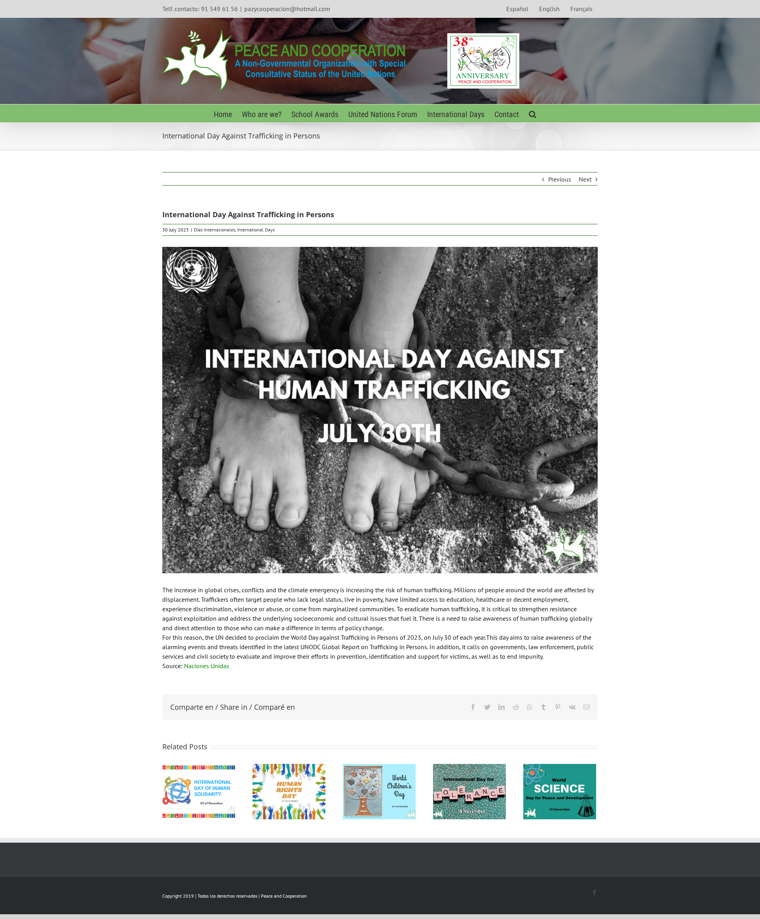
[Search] (532, 113)
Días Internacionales (214, 230)
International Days (256, 230)
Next (585, 179)
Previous (559, 179)
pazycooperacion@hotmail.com (287, 9)
